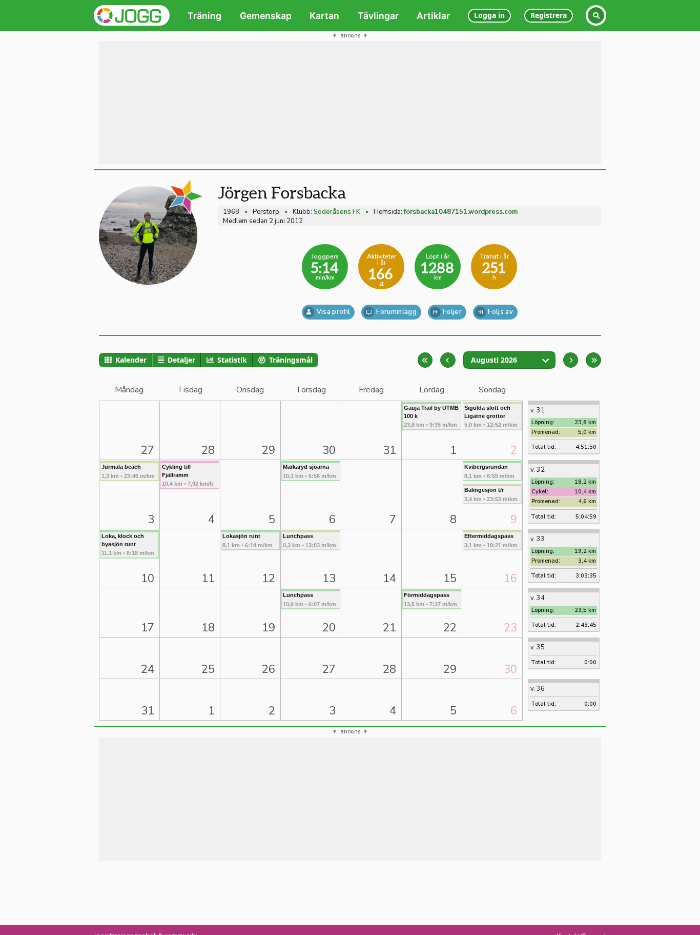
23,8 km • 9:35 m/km (431, 416)
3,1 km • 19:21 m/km (491, 540)
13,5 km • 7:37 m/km (430, 599)
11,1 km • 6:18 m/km (127, 544)
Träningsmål (291, 360)
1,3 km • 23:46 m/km (128, 471)
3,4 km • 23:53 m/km (491, 494)
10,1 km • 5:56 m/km (309, 471)
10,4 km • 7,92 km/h (187, 475)
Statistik (232, 360)
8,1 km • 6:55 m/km (489, 471)
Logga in (489, 15)
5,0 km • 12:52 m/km (491, 416)
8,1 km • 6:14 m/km (247, 540)
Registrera (548, 15)
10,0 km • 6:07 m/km (309, 599)
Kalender (131, 360)
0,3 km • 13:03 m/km (309, 540)
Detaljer (181, 360)
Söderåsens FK (337, 211)
